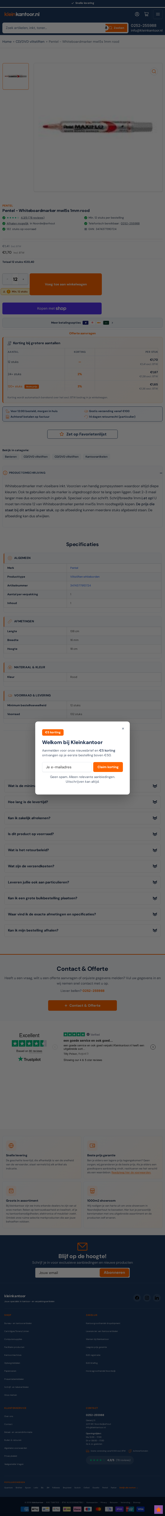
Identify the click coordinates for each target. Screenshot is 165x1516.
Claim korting (108, 767)
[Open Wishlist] (158, 1509)
